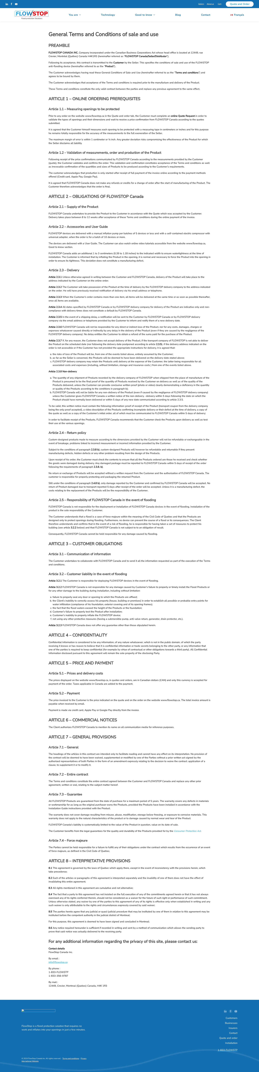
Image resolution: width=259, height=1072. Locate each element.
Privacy (83, 1058)
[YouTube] (16, 4)
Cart (219, 4)
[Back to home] (31, 15)
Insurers (233, 1028)
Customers (231, 1018)
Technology (108, 14)
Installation (231, 1043)
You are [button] (73, 14)
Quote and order (228, 1038)
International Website (30, 1061)
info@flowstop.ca (58, 962)
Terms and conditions (70, 1058)
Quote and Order (239, 4)
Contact (205, 14)
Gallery (201, 4)
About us (210, 4)
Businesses (231, 1023)
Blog (178, 14)
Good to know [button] (143, 14)
